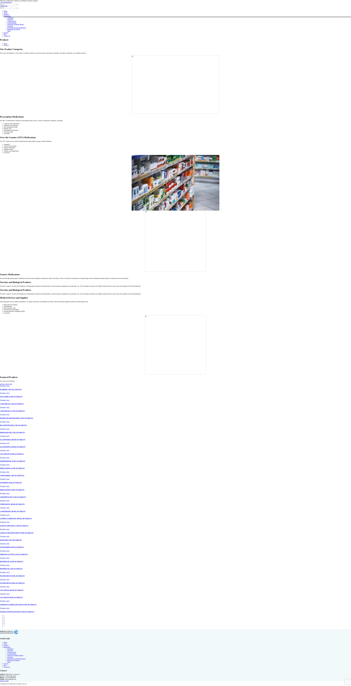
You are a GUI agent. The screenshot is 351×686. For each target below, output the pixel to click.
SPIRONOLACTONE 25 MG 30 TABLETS (14, 554)
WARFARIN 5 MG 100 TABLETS (11, 540)
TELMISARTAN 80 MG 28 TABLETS (12, 576)
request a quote (4, 681)
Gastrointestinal (11, 23)
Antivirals (10, 19)
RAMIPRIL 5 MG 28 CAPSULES (11, 389)
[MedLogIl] (3, 6)
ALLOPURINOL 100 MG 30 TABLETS (12, 447)
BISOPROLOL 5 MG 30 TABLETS (11, 568)
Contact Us (7, 36)
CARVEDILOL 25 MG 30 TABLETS (12, 404)
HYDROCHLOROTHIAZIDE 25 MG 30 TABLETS (16, 418)
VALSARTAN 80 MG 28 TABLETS (11, 597)
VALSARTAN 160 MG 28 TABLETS (11, 590)
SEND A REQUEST (6, 384)
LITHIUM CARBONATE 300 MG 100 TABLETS (16, 518)
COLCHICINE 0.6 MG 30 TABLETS (12, 454)
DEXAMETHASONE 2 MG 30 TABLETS (13, 425)
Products (6, 14)
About (5, 12)
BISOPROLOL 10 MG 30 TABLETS (11, 561)
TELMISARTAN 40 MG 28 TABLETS (12, 583)
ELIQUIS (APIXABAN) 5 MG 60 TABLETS (14, 525)
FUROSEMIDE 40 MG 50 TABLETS (12, 547)
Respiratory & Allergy (13, 29)
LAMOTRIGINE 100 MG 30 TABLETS (12, 511)
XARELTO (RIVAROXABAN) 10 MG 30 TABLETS (17, 533)
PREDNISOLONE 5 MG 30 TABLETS (12, 432)
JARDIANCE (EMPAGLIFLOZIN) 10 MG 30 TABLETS (18, 604)
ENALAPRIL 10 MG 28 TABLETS (11, 396)
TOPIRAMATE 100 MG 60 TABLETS (12, 504)
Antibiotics (10, 18)
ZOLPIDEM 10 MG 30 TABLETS (11, 482)
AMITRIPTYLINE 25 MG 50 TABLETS (13, 497)
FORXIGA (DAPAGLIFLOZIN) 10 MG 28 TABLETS (17, 611)
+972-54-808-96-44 (5, 2)
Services (6, 32)
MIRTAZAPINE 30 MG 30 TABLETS (12, 490)
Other (9, 31)
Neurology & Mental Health (15, 24)
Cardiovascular (11, 21)
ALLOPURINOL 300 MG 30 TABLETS (12, 439)
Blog (5, 34)
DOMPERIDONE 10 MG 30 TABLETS (12, 461)
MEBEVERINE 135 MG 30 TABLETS (12, 468)
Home (5, 11)
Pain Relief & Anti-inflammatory (16, 27)
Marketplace (7, 16)
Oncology (10, 26)
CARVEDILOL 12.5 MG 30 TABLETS (12, 411)
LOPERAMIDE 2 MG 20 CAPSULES (12, 475)
